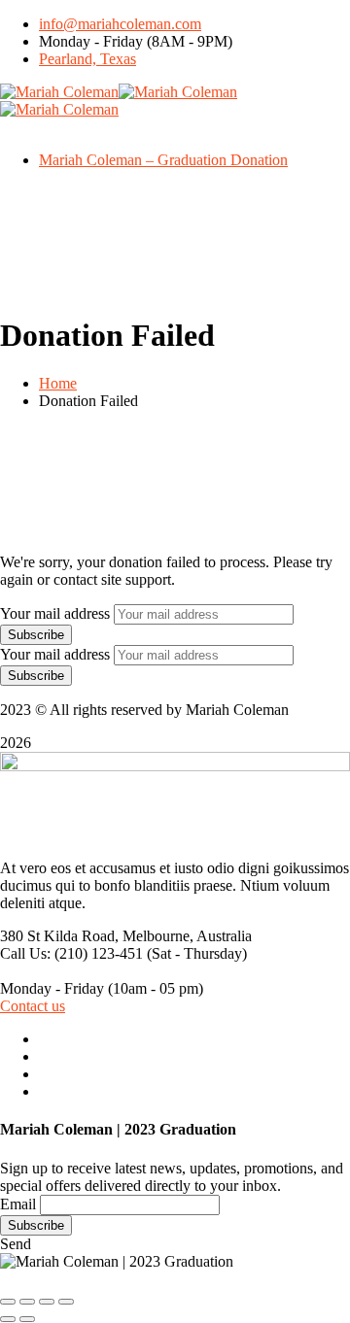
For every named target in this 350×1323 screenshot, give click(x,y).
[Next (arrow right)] (27, 1319)
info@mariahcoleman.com (120, 24)
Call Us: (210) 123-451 (71, 953)
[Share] (27, 1302)
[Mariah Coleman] (59, 92)
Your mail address (55, 613)
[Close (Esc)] (8, 1302)
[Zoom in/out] (66, 1302)
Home (58, 383)
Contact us (32, 1006)
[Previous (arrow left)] (8, 1319)
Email (18, 1204)
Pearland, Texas (87, 59)
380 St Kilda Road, (59, 936)
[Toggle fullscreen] (46, 1302)
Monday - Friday (52, 988)
